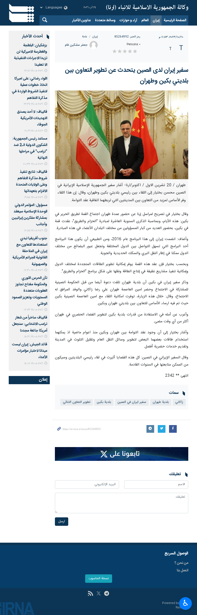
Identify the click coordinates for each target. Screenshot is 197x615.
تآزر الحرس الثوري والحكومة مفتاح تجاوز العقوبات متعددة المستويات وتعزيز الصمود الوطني (29, 291)
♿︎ (185, 603)
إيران (156, 20)
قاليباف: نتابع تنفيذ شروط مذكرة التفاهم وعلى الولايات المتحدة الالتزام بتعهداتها (31, 182)
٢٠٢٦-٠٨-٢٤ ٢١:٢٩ (34, 131)
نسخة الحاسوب (98, 578)
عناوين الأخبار (81, 20)
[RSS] (90, 594)
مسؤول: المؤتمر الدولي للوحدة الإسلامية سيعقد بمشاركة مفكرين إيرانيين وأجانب (29, 215)
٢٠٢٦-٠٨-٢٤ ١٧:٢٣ (33, 310)
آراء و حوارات (128, 20)
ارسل (61, 521)
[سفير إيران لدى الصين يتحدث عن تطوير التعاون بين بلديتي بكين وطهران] (121, 134)
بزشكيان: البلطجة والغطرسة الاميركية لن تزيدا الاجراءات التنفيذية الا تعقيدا (30, 55)
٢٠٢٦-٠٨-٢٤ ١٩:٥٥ (33, 197)
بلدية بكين (104, 402)
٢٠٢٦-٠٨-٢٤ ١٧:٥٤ (33, 230)
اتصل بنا (182, 570)
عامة (84, 36)
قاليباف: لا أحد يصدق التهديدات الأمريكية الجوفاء (32, 118)
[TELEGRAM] (106, 594)
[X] (98, 594)
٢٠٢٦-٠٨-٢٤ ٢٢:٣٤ (33, 104)
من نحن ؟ (181, 563)
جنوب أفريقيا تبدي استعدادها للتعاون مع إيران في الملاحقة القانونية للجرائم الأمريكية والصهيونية (29, 251)
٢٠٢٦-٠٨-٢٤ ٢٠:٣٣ (33, 164)
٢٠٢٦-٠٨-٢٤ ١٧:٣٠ (33, 270)
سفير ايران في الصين (131, 402)
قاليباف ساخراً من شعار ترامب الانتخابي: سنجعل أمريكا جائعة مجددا (29, 324)
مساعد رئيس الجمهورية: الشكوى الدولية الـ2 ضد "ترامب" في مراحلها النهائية (29, 148)
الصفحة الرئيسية (175, 20)
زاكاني (179, 402)
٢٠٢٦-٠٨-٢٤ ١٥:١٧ (33, 363)
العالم (145, 20)
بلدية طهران (161, 402)
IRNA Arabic (147, 8)
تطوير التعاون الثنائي (76, 402)
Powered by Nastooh (175, 605)
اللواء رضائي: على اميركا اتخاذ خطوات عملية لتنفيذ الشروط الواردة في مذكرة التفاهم (29, 88)
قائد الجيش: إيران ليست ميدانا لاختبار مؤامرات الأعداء (29, 350)
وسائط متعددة (105, 20)
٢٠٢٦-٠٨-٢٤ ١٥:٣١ (33, 336)
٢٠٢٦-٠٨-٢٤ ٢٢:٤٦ (33, 71)
